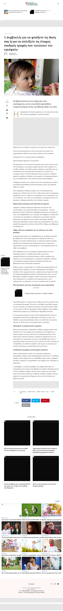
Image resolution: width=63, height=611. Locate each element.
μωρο (47, 391)
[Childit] (31, 4)
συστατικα (52, 391)
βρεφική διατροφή (41, 391)
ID (19, 591)
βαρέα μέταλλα (23, 391)
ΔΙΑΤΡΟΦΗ (6, 33)
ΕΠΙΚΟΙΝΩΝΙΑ (26, 591)
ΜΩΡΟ (10, 33)
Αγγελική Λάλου (12, 53)
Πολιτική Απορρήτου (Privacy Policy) (34, 592)
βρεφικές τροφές (31, 391)
